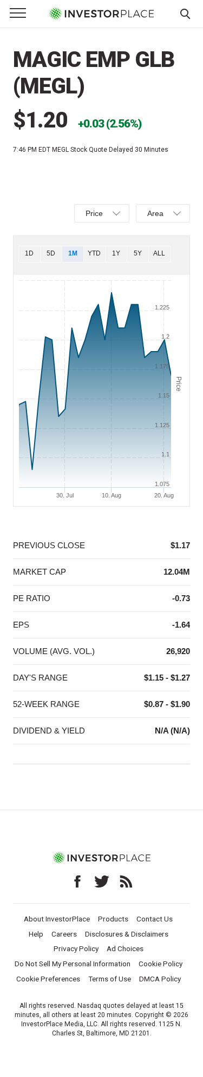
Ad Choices (125, 948)
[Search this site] (185, 13)
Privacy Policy (76, 948)
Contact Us (154, 918)
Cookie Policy (160, 963)
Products (113, 918)
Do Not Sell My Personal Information (72, 963)
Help (36, 934)
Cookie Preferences (48, 978)
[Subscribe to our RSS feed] (126, 881)
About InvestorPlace (57, 918)
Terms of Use (109, 978)
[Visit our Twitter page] (102, 881)
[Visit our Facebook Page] (77, 881)
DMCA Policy (160, 978)
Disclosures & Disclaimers (126, 934)
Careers (64, 934)
